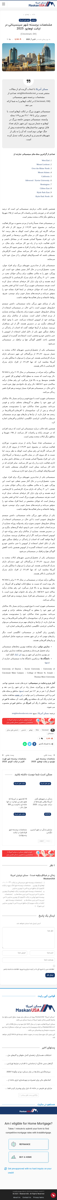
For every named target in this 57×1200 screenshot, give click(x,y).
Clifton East (45, 188)
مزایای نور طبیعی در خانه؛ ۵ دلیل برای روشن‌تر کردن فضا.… (28, 1088)
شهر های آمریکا (24, 20)
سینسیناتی (51, 733)
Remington (45, 184)
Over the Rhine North (41, 168)
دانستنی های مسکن (12, 730)
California (45, 176)
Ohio (37, 730)
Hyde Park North (43, 196)
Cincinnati (45, 730)
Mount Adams (44, 172)
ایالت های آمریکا (20, 783)
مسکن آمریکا (42, 89)
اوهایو (34, 20)
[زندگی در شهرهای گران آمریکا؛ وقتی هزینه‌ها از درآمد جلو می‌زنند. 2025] (41, 788)
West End (46, 160)
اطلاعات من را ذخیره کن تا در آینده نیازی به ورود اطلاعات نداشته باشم (29, 969)
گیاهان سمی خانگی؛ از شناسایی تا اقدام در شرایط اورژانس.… (28, 1063)
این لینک (17, 654)
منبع (47, 662)
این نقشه (18, 695)
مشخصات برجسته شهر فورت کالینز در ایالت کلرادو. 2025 (14, 760)
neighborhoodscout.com (22, 713)
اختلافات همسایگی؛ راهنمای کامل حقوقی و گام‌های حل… (28, 1055)
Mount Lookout (43, 164)
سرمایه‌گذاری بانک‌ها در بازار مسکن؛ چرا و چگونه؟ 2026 (29, 1072)
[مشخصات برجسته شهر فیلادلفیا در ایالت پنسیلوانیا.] (16, 819)
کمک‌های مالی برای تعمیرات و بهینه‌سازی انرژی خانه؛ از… (28, 1080)
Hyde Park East (43, 192)
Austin (47, 814)
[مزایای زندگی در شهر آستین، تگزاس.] (41, 819)
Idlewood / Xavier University (37, 180)
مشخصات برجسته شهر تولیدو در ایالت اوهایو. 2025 (43, 760)
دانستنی (23, 730)
